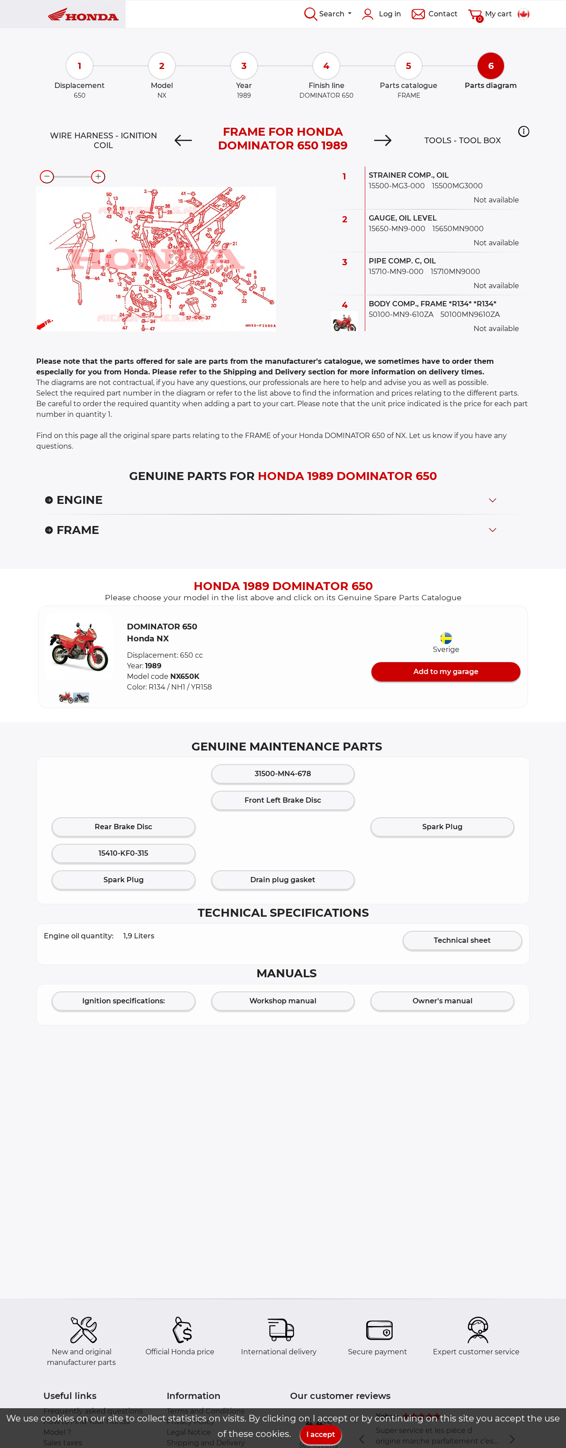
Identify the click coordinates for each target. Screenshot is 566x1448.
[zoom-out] (47, 176)
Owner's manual (443, 1001)
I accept (320, 1434)
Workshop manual (283, 1001)
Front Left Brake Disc (283, 800)
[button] (524, 131)
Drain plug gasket (282, 880)
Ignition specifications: (123, 1001)
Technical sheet (462, 940)
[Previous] (183, 141)
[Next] (383, 141)
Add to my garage (445, 671)
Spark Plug (442, 827)
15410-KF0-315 (123, 853)
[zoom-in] (98, 176)
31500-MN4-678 (283, 774)
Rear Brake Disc (123, 827)
